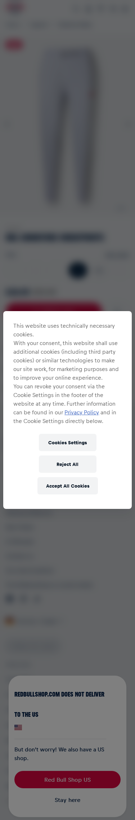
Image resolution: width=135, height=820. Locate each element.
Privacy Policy (81, 412)
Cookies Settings (67, 442)
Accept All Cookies (67, 486)
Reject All (67, 464)
